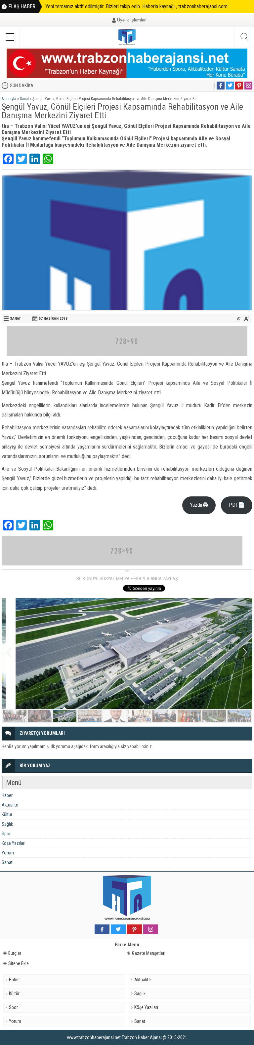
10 (239, 716)
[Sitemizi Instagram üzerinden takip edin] (248, 86)
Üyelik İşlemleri (132, 20)
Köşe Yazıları (13, 843)
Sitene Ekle (18, 963)
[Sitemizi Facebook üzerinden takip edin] (221, 86)
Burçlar (14, 953)
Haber (7, 795)
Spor (6, 833)
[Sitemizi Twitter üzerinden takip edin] (230, 86)
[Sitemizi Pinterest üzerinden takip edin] (239, 86)
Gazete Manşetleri (148, 953)
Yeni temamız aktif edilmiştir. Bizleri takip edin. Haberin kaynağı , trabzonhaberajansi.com (136, 6)
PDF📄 (237, 505)
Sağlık (7, 824)
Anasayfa (9, 98)
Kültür (7, 814)
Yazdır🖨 (199, 505)
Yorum (8, 852)
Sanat (24, 98)
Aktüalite (10, 805)
